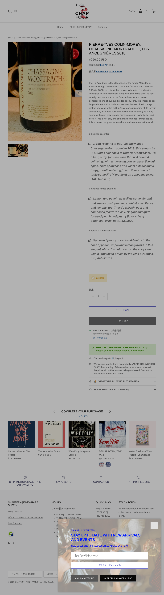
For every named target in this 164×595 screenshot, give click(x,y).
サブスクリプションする (109, 565)
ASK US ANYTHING (84, 578)
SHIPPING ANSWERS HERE (118, 578)
